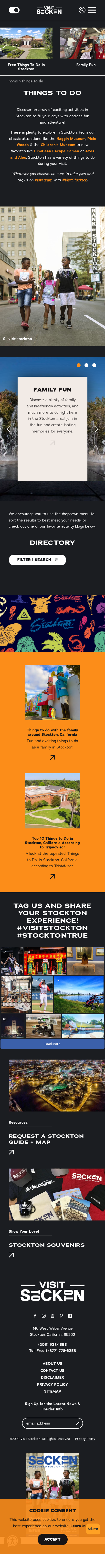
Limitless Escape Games (56, 151)
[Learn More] (52, 443)
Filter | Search (35, 559)
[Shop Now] (11, 1255)
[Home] (52, 1291)
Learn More (81, 1525)
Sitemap (52, 1391)
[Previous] (8, 429)
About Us (52, 1363)
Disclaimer (52, 1377)
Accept (52, 1539)
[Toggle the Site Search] (82, 10)
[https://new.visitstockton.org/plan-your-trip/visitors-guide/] (52, 1494)
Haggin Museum (71, 138)
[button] (92, 1529)
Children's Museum (58, 144)
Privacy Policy (52, 1384)
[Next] (97, 43)
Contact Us (52, 1370)
